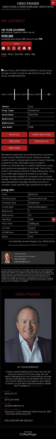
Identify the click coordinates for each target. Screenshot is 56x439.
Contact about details (41, 134)
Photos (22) (14, 134)
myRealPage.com (28, 434)
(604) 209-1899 (20, 259)
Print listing (14, 148)
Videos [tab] (27, 54)
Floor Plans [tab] (19, 54)
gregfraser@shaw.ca (22, 262)
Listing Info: (7, 190)
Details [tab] (4, 54)
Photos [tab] (10, 54)
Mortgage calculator (42, 141)
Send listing (14, 141)
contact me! (36, 386)
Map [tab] (33, 54)
